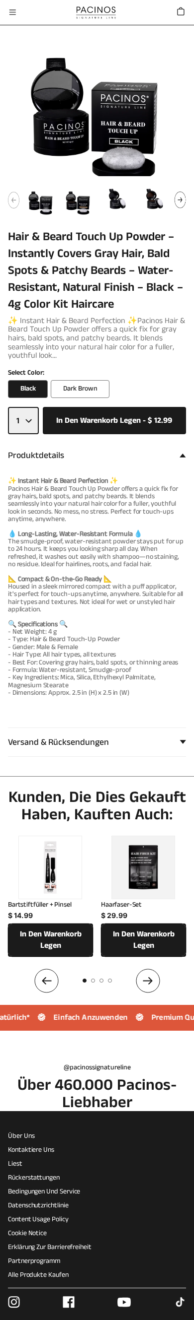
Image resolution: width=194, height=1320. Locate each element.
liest (15, 1164)
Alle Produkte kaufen (38, 1275)
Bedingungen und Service (44, 1191)
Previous (13, 200)
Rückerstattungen (34, 1178)
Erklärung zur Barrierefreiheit (50, 1247)
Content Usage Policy (38, 1219)
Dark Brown (80, 389)
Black (28, 389)
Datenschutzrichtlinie (38, 1205)
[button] (12, 12)
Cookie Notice (27, 1233)
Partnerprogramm (34, 1261)
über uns (21, 1136)
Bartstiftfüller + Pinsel (40, 905)
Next (180, 200)
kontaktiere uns (31, 1150)
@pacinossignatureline (97, 1067)
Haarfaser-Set (121, 905)
